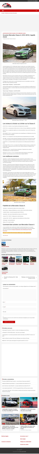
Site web (4, 311)
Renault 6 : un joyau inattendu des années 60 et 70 (21, 383)
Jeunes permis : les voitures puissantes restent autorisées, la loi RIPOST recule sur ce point (10, 427)
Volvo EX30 (28, 423)
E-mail (4, 306)
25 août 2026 (23, 411)
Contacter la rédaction (6, 441)
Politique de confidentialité (25, 441)
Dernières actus (6, 395)
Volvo (25, 423)
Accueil (3, 13)
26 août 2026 (4, 411)
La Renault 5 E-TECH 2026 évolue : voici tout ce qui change (13, 332)
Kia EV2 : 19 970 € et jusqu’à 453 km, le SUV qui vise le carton (21, 388)
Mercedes (6, 235)
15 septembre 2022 (6, 38)
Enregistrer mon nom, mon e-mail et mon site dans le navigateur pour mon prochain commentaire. (19, 318)
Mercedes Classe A (22, 33)
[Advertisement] (19, 24)
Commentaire (6, 288)
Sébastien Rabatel (13, 38)
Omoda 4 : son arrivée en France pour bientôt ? (21, 381)
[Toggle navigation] (3, 10)
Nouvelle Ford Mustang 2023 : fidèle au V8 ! (11, 278)
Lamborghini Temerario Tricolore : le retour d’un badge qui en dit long (15, 330)
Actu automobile (23, 451)
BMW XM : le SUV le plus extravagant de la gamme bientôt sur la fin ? (15, 340)
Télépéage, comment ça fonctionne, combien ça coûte (28, 278)
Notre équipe (23, 438)
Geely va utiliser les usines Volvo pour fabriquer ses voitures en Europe (15, 338)
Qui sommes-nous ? (24, 436)
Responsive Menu (36, 1)
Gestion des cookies (24, 444)
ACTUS (17, 33)
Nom (4, 302)
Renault (27, 406)
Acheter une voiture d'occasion (11, 13)
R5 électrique (23, 406)
